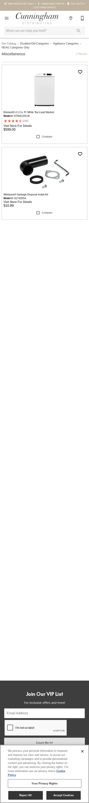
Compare (47, 136)
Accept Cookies (63, 795)
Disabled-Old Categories (34, 43)
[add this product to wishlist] (80, 72)
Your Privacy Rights (44, 783)
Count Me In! (44, 742)
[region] (44, 774)
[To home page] (37, 18)
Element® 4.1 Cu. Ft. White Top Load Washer (29, 112)
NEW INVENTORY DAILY (20, 3)
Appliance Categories (66, 43)
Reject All (25, 795)
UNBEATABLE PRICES (52, 3)
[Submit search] (78, 31)
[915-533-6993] (82, 18)
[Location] (71, 18)
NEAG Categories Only (15, 47)
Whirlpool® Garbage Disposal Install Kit (26, 194)
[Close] (82, 751)
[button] (7, 18)
